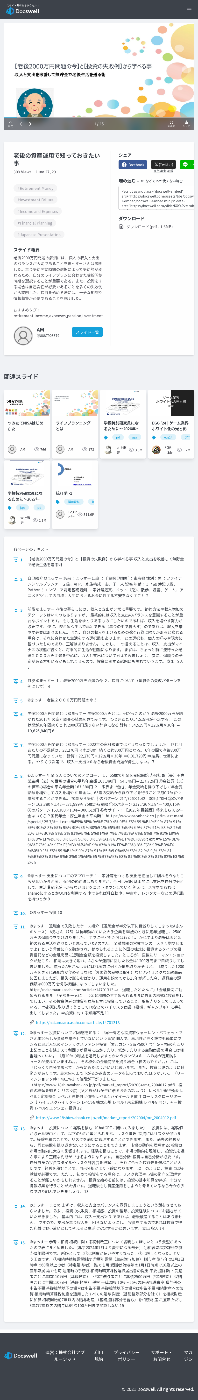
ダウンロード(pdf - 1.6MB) (149, 226)
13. (23, 1128)
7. (22, 745)
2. (22, 579)
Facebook (136, 164)
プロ (188, 437)
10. (23, 913)
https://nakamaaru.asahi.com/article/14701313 (78, 1022)
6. (22, 714)
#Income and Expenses (37, 211)
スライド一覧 (87, 332)
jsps (134, 437)
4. (22, 681)
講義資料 (74, 502)
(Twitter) (166, 164)
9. (22, 876)
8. (22, 776)
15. (23, 1242)
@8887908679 (48, 335)
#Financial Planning (34, 223)
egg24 (168, 437)
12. (23, 1033)
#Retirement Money (35, 188)
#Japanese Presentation (39, 234)
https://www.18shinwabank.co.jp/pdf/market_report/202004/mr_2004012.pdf (106, 1117)
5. (22, 701)
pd (118, 437)
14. (23, 1206)
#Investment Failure (35, 200)
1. (22, 560)
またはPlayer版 (163, 171)
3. (22, 610)
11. (23, 927)
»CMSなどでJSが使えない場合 (160, 180)
